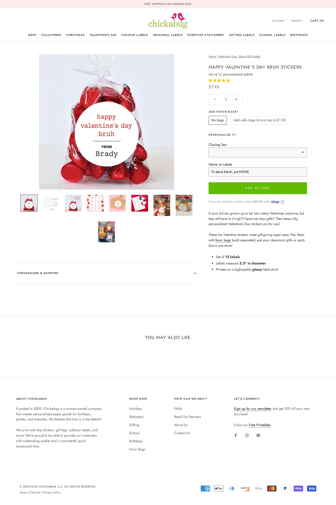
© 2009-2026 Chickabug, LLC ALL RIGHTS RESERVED (57, 487)
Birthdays (299, 35)
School (134, 432)
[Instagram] (247, 435)
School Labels (272, 35)
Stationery (136, 416)
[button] (220, 80)
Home (212, 56)
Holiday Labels (135, 35)
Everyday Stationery (205, 35)
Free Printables (260, 424)
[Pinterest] (258, 435)
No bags (217, 120)
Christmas (75, 35)
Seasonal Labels (168, 35)
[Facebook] (235, 435)
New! (32, 35)
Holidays (135, 408)
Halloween (51, 35)
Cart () (317, 21)
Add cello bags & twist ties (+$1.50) (259, 120)
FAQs (178, 408)
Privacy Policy (52, 492)
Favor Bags (137, 449)
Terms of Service (30, 492)
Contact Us (182, 432)
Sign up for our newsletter (253, 408)
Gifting (134, 424)
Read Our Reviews (187, 416)
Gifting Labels (241, 35)
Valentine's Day (103, 35)
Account (278, 21)
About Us (180, 424)
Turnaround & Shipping (37, 273)
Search (296, 21)
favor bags (223, 240)
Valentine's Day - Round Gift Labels (239, 56)
